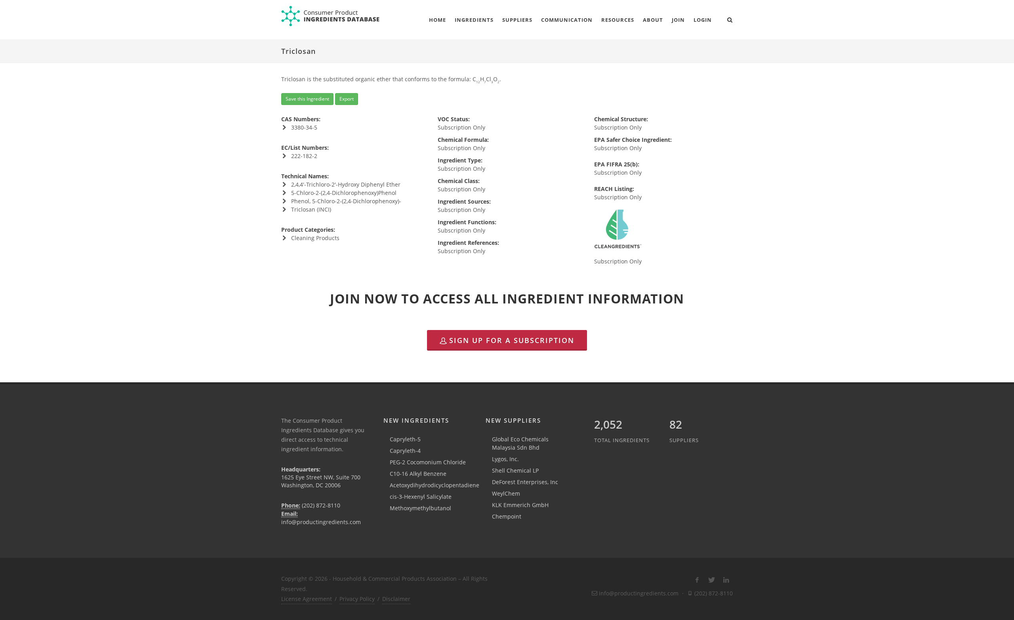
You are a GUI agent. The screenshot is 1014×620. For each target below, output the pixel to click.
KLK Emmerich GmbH (520, 505)
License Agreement (306, 599)
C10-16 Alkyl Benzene (418, 473)
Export (346, 98)
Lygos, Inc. (505, 459)
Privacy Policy (357, 599)
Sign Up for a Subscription (511, 340)
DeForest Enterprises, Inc (525, 482)
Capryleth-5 (405, 439)
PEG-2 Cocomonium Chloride (428, 462)
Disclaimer (396, 599)
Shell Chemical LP (515, 470)
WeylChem (506, 493)
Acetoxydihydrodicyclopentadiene (434, 485)
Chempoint (506, 516)
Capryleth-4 (405, 450)
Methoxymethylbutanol (420, 508)
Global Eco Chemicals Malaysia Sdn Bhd (520, 443)
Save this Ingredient (307, 98)
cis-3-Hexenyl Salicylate (421, 496)
